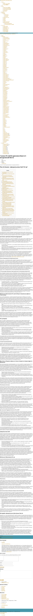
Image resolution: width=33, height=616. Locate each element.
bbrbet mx (4, 68)
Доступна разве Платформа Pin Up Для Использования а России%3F (8, 197)
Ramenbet (4, 123)
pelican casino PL (5, 112)
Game (4, 86)
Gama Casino (5, 85)
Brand (4, 71)
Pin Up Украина (4, 180)
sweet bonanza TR (6, 133)
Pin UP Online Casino (6, 117)
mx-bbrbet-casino (6, 109)
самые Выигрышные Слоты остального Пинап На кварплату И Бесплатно (8, 199)
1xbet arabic (5, 42)
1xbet (4, 41)
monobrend (5, 97)
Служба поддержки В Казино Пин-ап (8, 205)
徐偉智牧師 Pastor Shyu (5, 582)
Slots (4, 129)
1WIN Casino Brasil (6, 38)
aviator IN (4, 61)
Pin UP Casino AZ (5, 116)
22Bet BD (4, 54)
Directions (3, 607)
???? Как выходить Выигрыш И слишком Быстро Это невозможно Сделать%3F (7, 176)
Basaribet (4, 66)
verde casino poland (6, 135)
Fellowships (3, 12)
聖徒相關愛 (2, 580)
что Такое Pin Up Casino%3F (6, 204)
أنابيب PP (3, 542)
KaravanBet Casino (6, 87)
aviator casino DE (5, 59)
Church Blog (4, 33)
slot (3, 128)
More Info (3, 606)
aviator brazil (5, 58)
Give (2, 5)
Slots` (4, 130)
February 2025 (5, 151)
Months (3, 143)
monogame (5, 98)
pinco (4, 118)
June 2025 (4, 147)
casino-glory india (6, 80)
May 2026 (3, 589)
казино (4, 138)
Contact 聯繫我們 (5, 4)
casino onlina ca (5, 75)
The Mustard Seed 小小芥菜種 (9, 24)
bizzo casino (5, 69)
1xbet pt (4, 49)
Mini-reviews (5, 93)
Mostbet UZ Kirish (6, 106)
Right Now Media (5, 29)
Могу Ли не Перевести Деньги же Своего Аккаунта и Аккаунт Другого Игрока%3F (8, 183)
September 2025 (5, 144)
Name (1, 562)
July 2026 (3, 587)
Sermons (3, 11)
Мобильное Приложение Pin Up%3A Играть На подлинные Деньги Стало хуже (8, 179)
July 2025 (4, 146)
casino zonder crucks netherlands (8, 79)
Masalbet (4, 90)
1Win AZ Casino (5, 37)
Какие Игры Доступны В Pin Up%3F (7, 194)
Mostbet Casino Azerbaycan (7, 101)
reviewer (4, 126)
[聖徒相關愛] (16, 578)
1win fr (4, 39)
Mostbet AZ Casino (6, 100)
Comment (1, 560)
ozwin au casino (5, 111)
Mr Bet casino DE (5, 107)
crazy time (4, 82)
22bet (4, 53)
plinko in (4, 119)
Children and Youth (6, 17)
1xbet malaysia (5, 48)
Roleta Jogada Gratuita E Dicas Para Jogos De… (6, 538)
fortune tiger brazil (6, 84)
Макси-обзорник (6, 140)
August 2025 (5, 145)
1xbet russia (5, 51)
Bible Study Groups (6, 22)
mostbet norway (5, 104)
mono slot (4, 95)
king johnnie (5, 89)
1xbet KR (4, 47)
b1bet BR (4, 64)
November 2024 (5, 153)
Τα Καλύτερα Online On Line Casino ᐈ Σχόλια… (6, 536)
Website (1, 565)
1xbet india (5, 46)
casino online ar (5, 76)
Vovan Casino (5, 136)
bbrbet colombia (5, 67)
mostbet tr (4, 105)
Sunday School (5, 27)
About (4, 2)
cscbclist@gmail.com (5, 605)
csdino (4, 83)
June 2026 (3, 588)
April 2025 (4, 149)
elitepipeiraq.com (8, 551)
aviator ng (4, 63)
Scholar (4, 20)
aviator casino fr (5, 60)
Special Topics (5, 28)
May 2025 (4, 148)
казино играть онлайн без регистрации (17, 256)
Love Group (6, 15)
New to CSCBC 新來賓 (6, 3)
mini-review (5, 92)
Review (4, 124)
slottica (4, 131)
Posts (2, 35)
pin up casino (5, 115)
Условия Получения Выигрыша (7, 181)
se (3, 127)
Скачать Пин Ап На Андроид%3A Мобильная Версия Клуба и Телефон (8, 209)
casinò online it (5, 77)
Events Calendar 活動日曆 (7, 9)
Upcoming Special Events (7, 8)
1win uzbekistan (5, 40)
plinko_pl (4, 121)
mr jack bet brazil (5, 108)
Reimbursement (5, 30)
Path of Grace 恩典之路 (8, 23)
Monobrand (5, 96)
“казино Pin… (14, 33)
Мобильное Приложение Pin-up (7, 188)
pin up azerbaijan (5, 114)
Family (4, 13)
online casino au (5, 110)
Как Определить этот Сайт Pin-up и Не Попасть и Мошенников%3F (8, 203)
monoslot (4, 99)
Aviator (4, 57)
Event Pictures (5, 10)
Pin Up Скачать (4, 189)
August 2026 (3, 586)
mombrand (5, 94)
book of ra (4, 70)
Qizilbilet (4, 122)
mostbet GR (5, 102)
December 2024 (5, 152)
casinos (4, 81)
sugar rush (5, 132)
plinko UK (4, 120)
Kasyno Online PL (5, 88)
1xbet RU (4, 50)
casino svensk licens (6, 78)
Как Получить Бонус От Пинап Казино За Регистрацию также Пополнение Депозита (8, 211)
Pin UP (4, 113)
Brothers (4, 19)
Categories (3, 36)
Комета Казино (5, 139)
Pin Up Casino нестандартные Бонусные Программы (7, 215)
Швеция (4, 142)
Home (1, 33)
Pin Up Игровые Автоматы (6, 185)
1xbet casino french (6, 45)
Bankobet (4, 65)
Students (4, 18)
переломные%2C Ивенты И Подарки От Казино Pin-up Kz (8, 195)
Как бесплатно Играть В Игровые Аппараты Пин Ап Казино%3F (7, 191)
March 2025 (5, 150)
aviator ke (4, 62)
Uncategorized (9, 33)
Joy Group (6, 16)
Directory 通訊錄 (5, 31)
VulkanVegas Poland (6, 137)
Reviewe (4, 125)
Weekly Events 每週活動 (6, 7)
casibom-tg (5, 73)
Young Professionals (6, 21)
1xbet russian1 (5, 52)
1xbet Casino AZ (5, 44)
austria (4, 56)
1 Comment (3, 614)
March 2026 (3, 590)
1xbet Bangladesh (6, 43)
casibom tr (4, 72)
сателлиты (5, 141)
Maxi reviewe (5, 91)
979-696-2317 (4, 603)
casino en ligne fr (5, 74)
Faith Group (6, 14)
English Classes (5, 26)
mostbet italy (5, 103)
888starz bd (5, 55)
